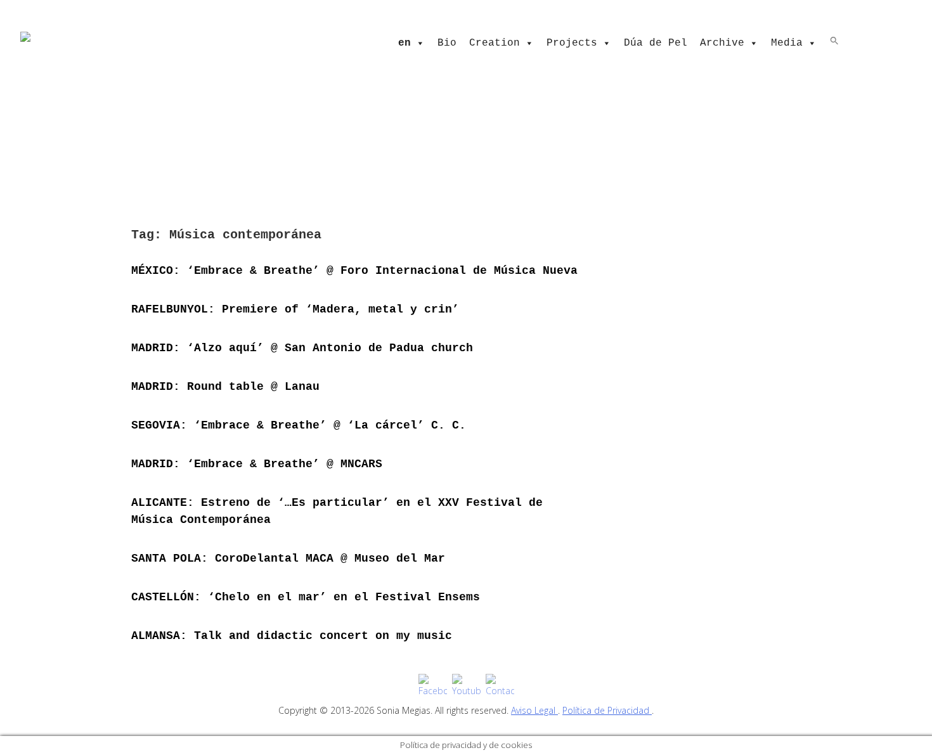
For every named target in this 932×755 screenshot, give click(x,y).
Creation (494, 43)
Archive (722, 43)
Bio (446, 43)
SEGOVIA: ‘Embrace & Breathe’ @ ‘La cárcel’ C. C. (298, 425)
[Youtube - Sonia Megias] (466, 685)
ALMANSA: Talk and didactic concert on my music (291, 635)
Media (787, 43)
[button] (834, 40)
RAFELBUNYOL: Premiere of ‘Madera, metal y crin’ (295, 309)
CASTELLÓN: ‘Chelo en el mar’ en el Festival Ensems (305, 597)
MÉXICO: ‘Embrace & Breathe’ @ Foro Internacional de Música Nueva (354, 270)
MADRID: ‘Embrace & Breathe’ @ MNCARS (256, 464)
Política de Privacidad (607, 710)
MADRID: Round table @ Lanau (225, 386)
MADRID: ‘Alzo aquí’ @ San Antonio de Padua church (302, 348)
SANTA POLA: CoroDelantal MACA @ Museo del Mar (288, 558)
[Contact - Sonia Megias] (500, 685)
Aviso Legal (534, 710)
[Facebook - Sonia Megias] (432, 685)
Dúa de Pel (655, 43)
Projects (572, 43)
